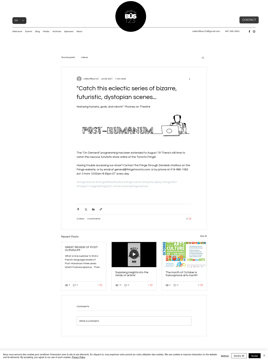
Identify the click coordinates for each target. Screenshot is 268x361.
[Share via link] (100, 209)
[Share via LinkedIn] (93, 209)
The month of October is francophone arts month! (181, 274)
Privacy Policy (78, 357)
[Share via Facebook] (78, 209)
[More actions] (189, 79)
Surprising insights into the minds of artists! (131, 274)
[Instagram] (254, 31)
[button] (142, 28)
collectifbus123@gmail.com (206, 31)
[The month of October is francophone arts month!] (184, 254)
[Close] (264, 356)
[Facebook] (249, 31)
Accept (254, 355)
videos (84, 57)
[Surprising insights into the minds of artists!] (134, 254)
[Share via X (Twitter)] (85, 209)
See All (203, 236)
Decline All (239, 355)
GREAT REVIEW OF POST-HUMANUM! (81, 249)
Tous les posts (68, 57)
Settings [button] (225, 355)
